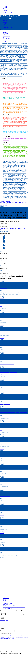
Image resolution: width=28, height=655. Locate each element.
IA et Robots (16, 74)
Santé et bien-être (9, 112)
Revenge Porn (6, 140)
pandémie (2, 637)
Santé (11, 69)
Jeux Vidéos (20, 69)
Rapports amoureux (10, 106)
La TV (16, 117)
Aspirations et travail (13, 109)
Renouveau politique (18, 147)
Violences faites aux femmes (16, 73)
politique (14, 635)
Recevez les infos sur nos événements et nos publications (14, 614)
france (13, 638)
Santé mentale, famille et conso (13, 90)
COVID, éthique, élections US (14, 57)
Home (1, 202)
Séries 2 (4, 119)
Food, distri (22, 119)
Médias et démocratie (12, 45)
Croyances (16, 97)
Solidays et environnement (10, 48)
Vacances (16, 91)
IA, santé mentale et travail (6, 43)
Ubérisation (17, 119)
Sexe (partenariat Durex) (16, 76)
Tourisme (5, 121)
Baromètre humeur (18, 104)
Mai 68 (10, 85)
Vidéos (4, 8)
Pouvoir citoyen (10, 148)
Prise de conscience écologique (10, 88)
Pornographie (21, 72)
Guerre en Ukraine (22, 87)
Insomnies (4, 47)
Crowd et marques (10, 117)
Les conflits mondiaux (18, 92)
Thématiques (6, 6)
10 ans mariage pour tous (12, 47)
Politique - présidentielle (8, 147)
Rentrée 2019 (6, 87)
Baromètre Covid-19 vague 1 (15, 65)
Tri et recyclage (3, 45)
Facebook (17, 138)
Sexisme (15, 69)
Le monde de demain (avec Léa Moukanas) (18, 185)
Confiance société (4, 72)
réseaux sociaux (8, 637)
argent (16, 637)
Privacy (4, 138)
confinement (11, 228)
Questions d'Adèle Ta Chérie (9, 132)
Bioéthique (2, 73)
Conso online (9, 125)
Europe (8, 69)
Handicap (2, 74)
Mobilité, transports (9, 74)
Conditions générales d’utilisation (10, 605)
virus (13, 637)
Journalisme (2, 56)
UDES (4, 98)
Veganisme (22, 122)
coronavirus (2, 635)
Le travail (9, 76)
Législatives (22, 156)
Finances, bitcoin (10, 119)
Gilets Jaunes (24, 85)
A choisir (17, 106)
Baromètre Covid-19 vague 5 (15, 63)
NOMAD (8, 98)
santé (7, 635)
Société (10, 202)
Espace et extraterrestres (8, 161)
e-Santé (25, 73)
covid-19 (17, 228)
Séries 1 (24, 118)
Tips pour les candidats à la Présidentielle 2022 (13, 152)
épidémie (22, 635)
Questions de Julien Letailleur (9, 131)
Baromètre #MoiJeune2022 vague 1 (20, 151)
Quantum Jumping (23, 153)
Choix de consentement (8, 608)
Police (7, 56)
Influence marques (13, 118)
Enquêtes (5, 7)
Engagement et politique (17, 144)
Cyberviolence (22, 138)
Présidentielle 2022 (7, 151)
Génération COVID (15, 61)
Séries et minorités (23, 50)
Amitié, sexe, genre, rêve (8, 97)
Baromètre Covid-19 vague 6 (18, 175)
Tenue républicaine (16, 59)
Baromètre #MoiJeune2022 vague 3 (11, 155)
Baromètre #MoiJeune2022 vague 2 (11, 153)
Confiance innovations (21, 70)
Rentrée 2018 (10, 104)
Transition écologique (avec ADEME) (12, 68)
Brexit (14, 83)
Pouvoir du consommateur (12, 123)
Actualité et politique (7, 150)
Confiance (13, 70)
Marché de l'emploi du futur (21, 192)
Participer (5, 10)
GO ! (3, 617)
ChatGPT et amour (17, 89)
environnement (24, 637)
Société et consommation (9, 60)
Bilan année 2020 (13, 56)
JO (24, 91)
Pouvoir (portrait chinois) (19, 67)
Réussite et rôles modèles (8, 46)
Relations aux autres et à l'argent (7, 51)
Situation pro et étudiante (16, 54)
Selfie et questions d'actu (21, 60)
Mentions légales (6, 604)
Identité (13, 103)
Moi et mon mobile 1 (12, 121)
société (19, 637)
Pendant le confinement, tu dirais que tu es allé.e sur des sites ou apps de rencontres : (14, 204)
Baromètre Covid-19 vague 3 (15, 64)
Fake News (17, 84)
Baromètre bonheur (7, 103)
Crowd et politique (7, 144)
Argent (4, 117)
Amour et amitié (17, 112)
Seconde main (15, 125)
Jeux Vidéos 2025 (19, 126)
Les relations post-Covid (5, 61)
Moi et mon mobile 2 (22, 121)
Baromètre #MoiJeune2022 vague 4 (11, 156)
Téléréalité (7, 54)
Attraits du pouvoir (21, 108)
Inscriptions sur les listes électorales (11, 146)
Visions (4, 123)
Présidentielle (22, 155)
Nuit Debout (12, 84)
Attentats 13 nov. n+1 (8, 83)
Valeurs (17, 103)
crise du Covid (22, 228)
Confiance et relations (13, 72)
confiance (9, 638)
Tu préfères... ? (23, 97)
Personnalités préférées (5, 70)
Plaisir (18, 45)
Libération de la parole (13, 55)
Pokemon (20, 117)
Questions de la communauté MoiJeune (17, 111)
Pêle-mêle (21, 106)
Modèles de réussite (18, 46)
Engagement (9, 59)
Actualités (21, 91)
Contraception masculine (12, 50)
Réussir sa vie (22, 193)
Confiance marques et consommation (11, 122)
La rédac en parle (4, 231)
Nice (7, 84)
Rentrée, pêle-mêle (16, 85)
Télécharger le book (7, 12)
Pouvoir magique (15, 98)
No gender (7, 73)
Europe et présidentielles (20, 148)
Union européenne (23, 146)
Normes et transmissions (14, 107)
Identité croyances (12, 108)
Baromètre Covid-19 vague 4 (13, 174)
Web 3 (17, 48)
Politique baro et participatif (19, 150)
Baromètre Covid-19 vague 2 (9, 173)
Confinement (22, 55)
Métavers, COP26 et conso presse (15, 191)
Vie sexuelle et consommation (14, 181)
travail (18, 635)
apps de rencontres (4, 228)
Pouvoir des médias (13, 87)
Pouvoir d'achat (20, 88)
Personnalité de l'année (8, 92)
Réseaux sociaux (10, 138)
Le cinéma (9, 126)
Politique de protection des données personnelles (14, 607)
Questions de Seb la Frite (22, 131)
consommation (3, 638)
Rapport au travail (9, 89)
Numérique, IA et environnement (19, 43)
